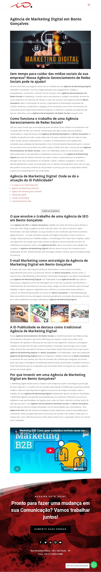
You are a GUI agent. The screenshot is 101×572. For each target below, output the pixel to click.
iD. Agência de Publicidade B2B (25, 185)
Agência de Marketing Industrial (25, 188)
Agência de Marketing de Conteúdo (27, 191)
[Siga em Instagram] (55, 542)
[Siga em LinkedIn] (50, 542)
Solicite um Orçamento (50, 211)
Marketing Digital (19, 194)
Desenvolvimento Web (21, 201)
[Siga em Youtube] (60, 542)
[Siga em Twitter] (46, 542)
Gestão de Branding (20, 198)
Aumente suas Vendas (50, 529)
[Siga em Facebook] (41, 542)
